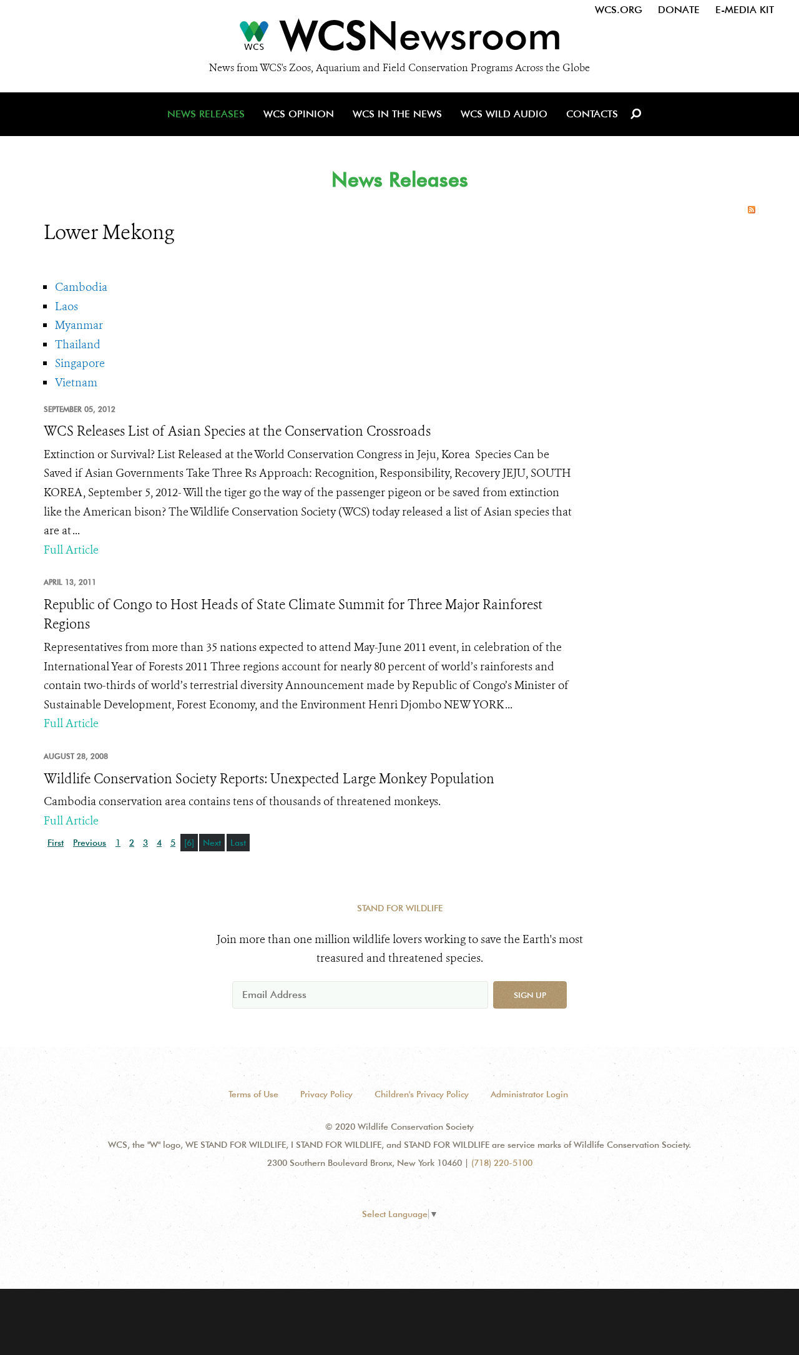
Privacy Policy (326, 1094)
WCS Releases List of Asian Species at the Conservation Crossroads (237, 431)
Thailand (77, 344)
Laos (66, 306)
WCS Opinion (298, 114)
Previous (89, 843)
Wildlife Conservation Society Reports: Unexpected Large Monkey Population (269, 779)
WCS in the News (397, 114)
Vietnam (76, 382)
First (55, 843)
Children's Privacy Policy (422, 1094)
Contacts (592, 114)
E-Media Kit (744, 10)
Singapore (80, 363)
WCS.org (618, 10)
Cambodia (81, 287)
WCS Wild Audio (504, 114)
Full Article (71, 549)
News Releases (206, 114)
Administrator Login (529, 1094)
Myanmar (79, 325)
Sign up (530, 995)
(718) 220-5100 (501, 1163)
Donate (679, 10)
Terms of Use (253, 1094)
